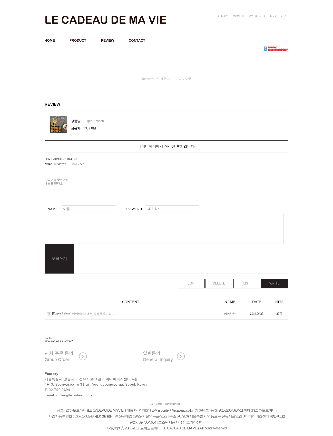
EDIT (191, 283)
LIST (246, 283)
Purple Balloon (93, 121)
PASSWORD (133, 209)
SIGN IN (238, 16)
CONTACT (137, 40)
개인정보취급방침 (173, 404)
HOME (50, 40)
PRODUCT (77, 40)
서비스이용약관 (156, 404)
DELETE (219, 283)
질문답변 (166, 79)
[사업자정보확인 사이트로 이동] (103, 416)
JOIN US (222, 16)
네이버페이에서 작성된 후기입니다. (95, 313)
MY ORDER (278, 16)
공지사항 (184, 79)
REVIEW (107, 40)
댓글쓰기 (59, 258)
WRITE (274, 283)
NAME (53, 209)
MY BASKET (257, 16)
